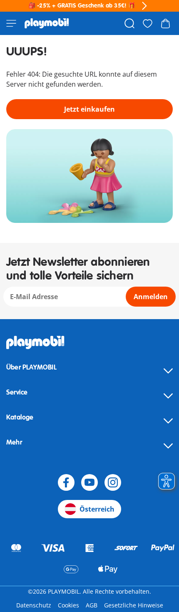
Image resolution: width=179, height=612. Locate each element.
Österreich (97, 509)
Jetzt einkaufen (89, 109)
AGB (91, 605)
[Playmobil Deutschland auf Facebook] (66, 482)
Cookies (68, 605)
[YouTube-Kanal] (89, 482)
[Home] (47, 23)
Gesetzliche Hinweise (133, 605)
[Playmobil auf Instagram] (112, 482)
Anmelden (151, 296)
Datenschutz (33, 605)
